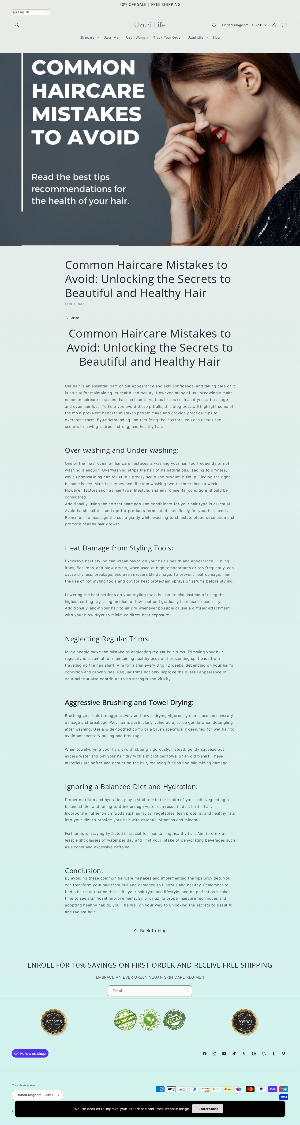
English (23, 12)
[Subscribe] (187, 990)
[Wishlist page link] (214, 24)
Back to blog (153, 930)
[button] (17, 25)
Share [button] (74, 318)
